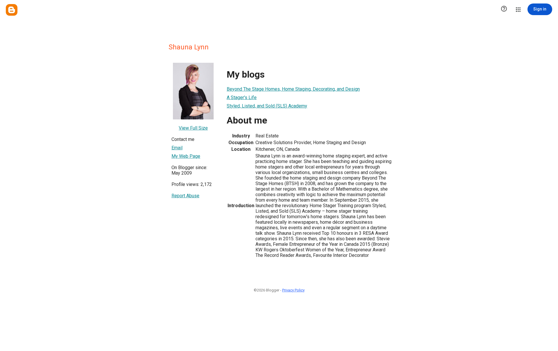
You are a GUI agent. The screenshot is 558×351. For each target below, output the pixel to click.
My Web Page (185, 156)
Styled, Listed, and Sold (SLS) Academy (267, 106)
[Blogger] (11, 10)
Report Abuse (185, 195)
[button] (504, 9)
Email (177, 148)
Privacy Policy (293, 290)
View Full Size (193, 128)
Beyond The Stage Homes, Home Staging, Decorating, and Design (293, 89)
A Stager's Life (242, 97)
